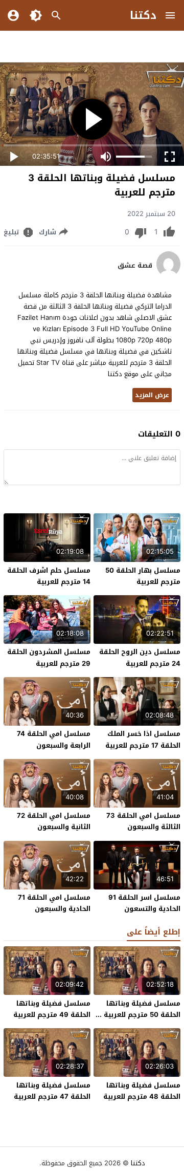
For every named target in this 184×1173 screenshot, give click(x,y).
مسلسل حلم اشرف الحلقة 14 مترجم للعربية (48, 576)
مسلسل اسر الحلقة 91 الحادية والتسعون (144, 903)
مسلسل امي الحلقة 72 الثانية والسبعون (53, 821)
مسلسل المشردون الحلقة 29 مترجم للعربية (48, 657)
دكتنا (143, 15)
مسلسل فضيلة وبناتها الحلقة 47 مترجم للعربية (52, 1091)
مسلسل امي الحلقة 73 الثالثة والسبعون (143, 821)
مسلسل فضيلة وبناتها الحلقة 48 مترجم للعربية (141, 1091)
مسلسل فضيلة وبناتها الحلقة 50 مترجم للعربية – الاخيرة (139, 1014)
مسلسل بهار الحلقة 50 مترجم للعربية (142, 576)
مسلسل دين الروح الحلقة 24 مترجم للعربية (139, 657)
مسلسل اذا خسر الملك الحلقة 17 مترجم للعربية (142, 739)
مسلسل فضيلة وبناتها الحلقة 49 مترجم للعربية (51, 1009)
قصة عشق (135, 265)
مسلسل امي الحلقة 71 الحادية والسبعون (54, 903)
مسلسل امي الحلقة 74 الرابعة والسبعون (53, 739)
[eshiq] (168, 274)
